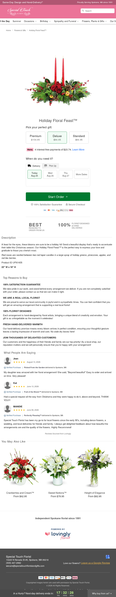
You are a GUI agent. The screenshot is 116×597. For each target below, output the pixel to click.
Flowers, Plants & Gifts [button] (93, 21)
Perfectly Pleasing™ (33, 415)
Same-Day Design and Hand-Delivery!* (23, 2)
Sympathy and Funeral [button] (65, 21)
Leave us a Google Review (95, 563)
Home (8, 30)
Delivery (36, 165)
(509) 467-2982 (13, 562)
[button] (108, 584)
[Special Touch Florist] (20, 11)
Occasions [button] (29, 21)
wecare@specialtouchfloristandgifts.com (25, 565)
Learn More (78, 149)
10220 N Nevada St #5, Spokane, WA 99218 (27, 559)
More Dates (81, 174)
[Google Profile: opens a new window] (108, 557)
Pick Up (52, 165)
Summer (17, 21)
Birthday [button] (44, 21)
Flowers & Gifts (20, 30)
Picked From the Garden (34, 367)
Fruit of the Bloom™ (32, 391)
